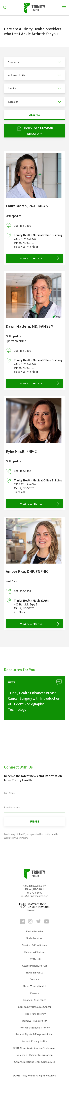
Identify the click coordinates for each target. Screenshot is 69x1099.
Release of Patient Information (34, 1055)
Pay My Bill (34, 959)
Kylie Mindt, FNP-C (21, 451)
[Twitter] (38, 924)
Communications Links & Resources (34, 1061)
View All (34, 115)
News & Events (34, 972)
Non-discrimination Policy (34, 1027)
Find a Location (34, 938)
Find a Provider (34, 931)
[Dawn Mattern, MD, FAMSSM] (33, 295)
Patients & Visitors (34, 952)
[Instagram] (30, 924)
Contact (34, 979)
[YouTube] (47, 924)
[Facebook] (22, 924)
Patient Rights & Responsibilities (34, 1034)
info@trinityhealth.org (34, 896)
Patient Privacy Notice (34, 1041)
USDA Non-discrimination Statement (34, 1048)
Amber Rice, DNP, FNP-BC (27, 571)
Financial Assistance (34, 1000)
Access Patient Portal (34, 965)
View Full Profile (31, 258)
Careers (34, 993)
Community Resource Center (34, 1006)
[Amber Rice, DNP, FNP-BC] (33, 541)
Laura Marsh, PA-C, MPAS (27, 205)
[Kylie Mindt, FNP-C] (33, 420)
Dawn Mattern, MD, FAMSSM (30, 326)
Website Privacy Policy (34, 1020)
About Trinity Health (34, 986)
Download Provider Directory (38, 131)
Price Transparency (35, 1013)
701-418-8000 (34, 892)
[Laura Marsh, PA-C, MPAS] (33, 175)
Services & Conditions (34, 945)
